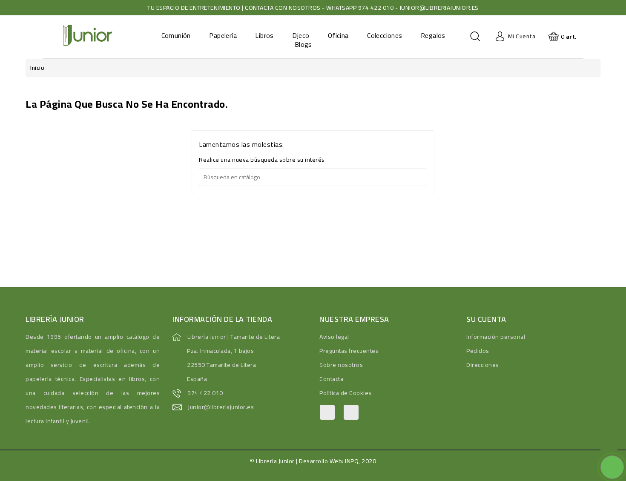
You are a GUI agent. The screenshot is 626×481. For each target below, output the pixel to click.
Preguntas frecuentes (349, 350)
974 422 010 (205, 392)
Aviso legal (334, 336)
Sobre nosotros (341, 364)
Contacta (331, 378)
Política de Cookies (345, 392)
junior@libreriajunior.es (221, 406)
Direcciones (482, 364)
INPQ (352, 461)
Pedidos (477, 350)
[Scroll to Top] (608, 446)
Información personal (495, 336)
